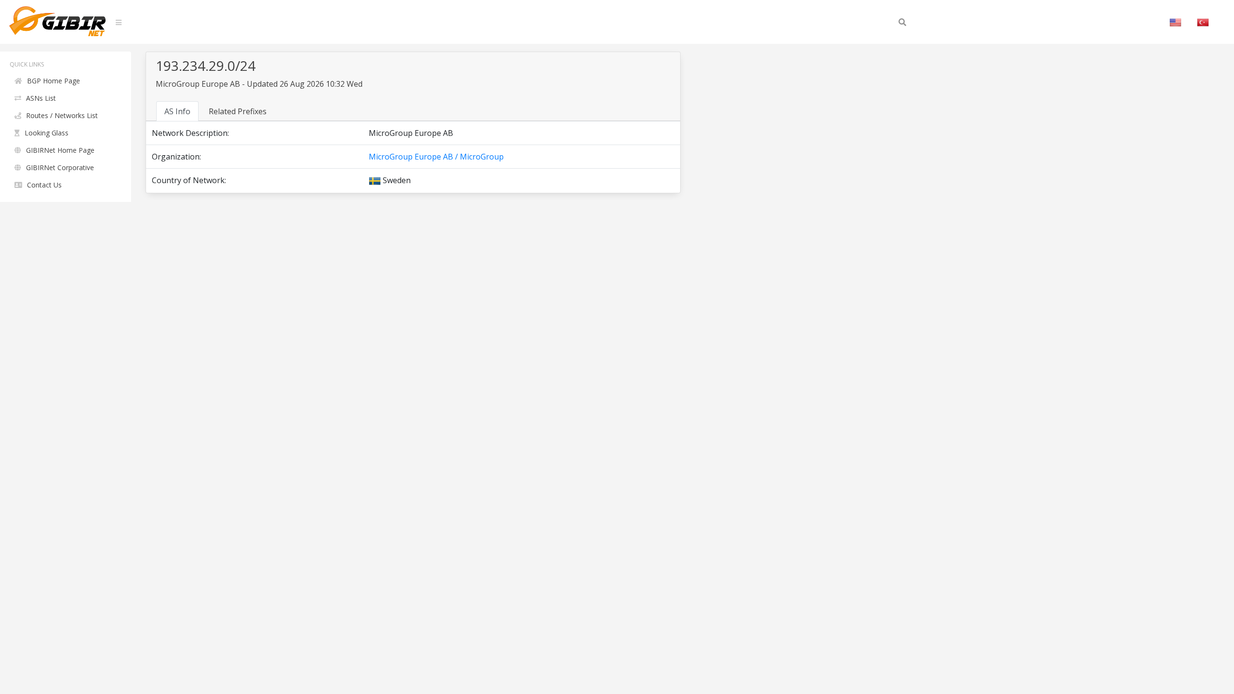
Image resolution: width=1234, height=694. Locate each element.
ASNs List (41, 98)
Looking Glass (46, 132)
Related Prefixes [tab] (238, 111)
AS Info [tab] (177, 111)
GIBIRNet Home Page (60, 150)
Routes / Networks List (62, 115)
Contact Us (44, 184)
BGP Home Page (53, 80)
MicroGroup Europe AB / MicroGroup (436, 156)
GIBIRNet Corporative (60, 167)
